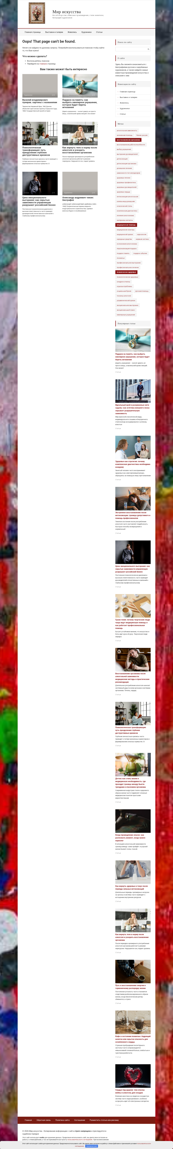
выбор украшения (124, 149)
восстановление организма (128, 140)
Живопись (72, 32)
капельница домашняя (126, 201)
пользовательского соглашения (80, 1140)
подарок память (123, 253)
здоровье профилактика (126, 182)
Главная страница (33, 32)
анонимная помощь (125, 135)
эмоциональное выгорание (127, 305)
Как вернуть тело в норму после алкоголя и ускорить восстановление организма (79, 150)
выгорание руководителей (127, 154)
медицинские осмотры (126, 230)
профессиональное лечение (128, 267)
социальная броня (124, 291)
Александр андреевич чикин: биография (78, 198)
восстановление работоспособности (131, 145)
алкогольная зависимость (127, 130)
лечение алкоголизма (125, 215)
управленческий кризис (126, 300)
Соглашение (79, 1120)
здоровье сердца (123, 192)
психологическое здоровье (127, 277)
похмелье (121, 258)
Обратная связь (44, 1120)
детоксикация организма (126, 163)
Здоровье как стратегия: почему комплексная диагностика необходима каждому (132, 464)
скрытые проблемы (124, 286)
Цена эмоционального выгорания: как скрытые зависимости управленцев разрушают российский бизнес (39, 201)
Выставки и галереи (54, 32)
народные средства (124, 239)
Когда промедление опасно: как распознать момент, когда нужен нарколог (130, 838)
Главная (28, 1120)
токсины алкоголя (124, 296)
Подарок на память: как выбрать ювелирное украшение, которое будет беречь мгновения (79, 104)
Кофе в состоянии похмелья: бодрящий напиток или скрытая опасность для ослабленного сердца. (133, 1039)
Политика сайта (62, 1120)
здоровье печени (123, 178)
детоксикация (122, 159)
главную (43, 64)
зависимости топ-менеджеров (128, 173)
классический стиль (124, 206)
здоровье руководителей (127, 187)
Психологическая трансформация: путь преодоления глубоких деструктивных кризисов (36, 151)
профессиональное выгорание (129, 263)
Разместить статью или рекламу (104, 1120)
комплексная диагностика (127, 211)
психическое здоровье (126, 272)
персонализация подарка (127, 248)
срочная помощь (142, 291)
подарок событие (140, 253)
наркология (141, 234)
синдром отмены (123, 282)
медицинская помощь (126, 225)
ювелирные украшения (126, 315)
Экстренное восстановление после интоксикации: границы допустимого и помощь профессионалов (132, 515)
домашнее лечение (124, 168)
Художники (86, 32)
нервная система (142, 239)
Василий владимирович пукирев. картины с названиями (39, 101)
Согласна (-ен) (91, 1146)
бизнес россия (142, 135)
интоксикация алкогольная (127, 196)
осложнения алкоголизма (127, 244)
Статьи (99, 32)
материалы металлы (125, 220)
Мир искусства (66, 11)
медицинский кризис (125, 234)
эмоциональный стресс (126, 310)
